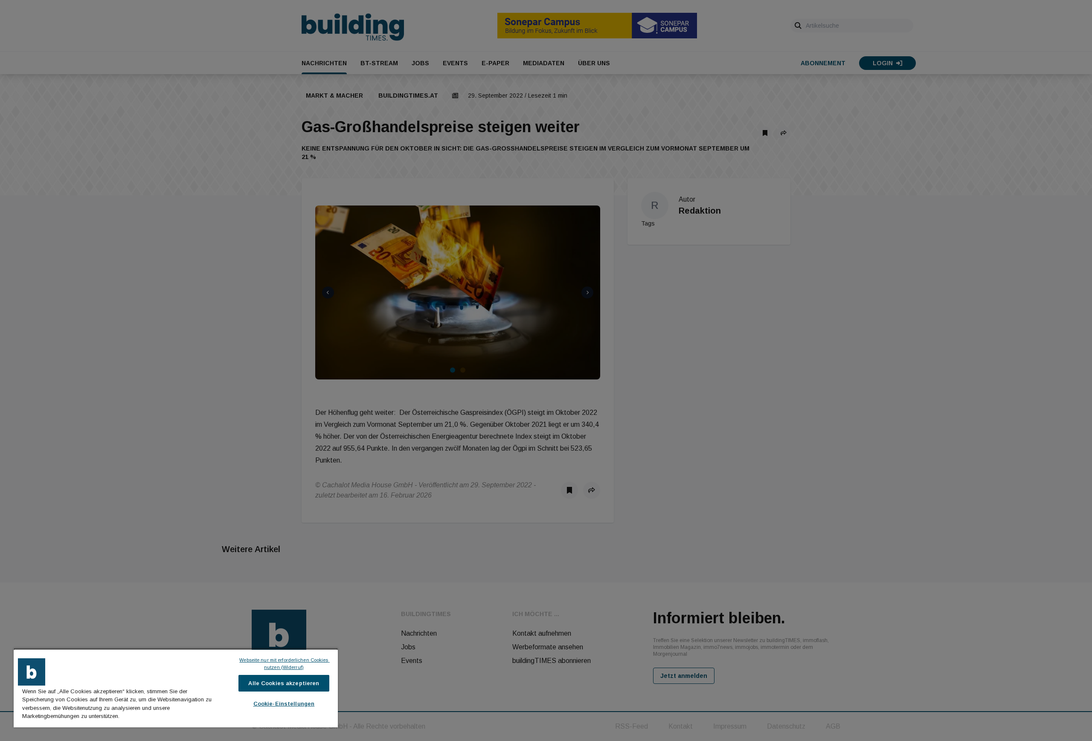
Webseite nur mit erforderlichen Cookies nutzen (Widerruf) (284, 663)
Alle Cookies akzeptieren (283, 683)
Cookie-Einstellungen (284, 703)
